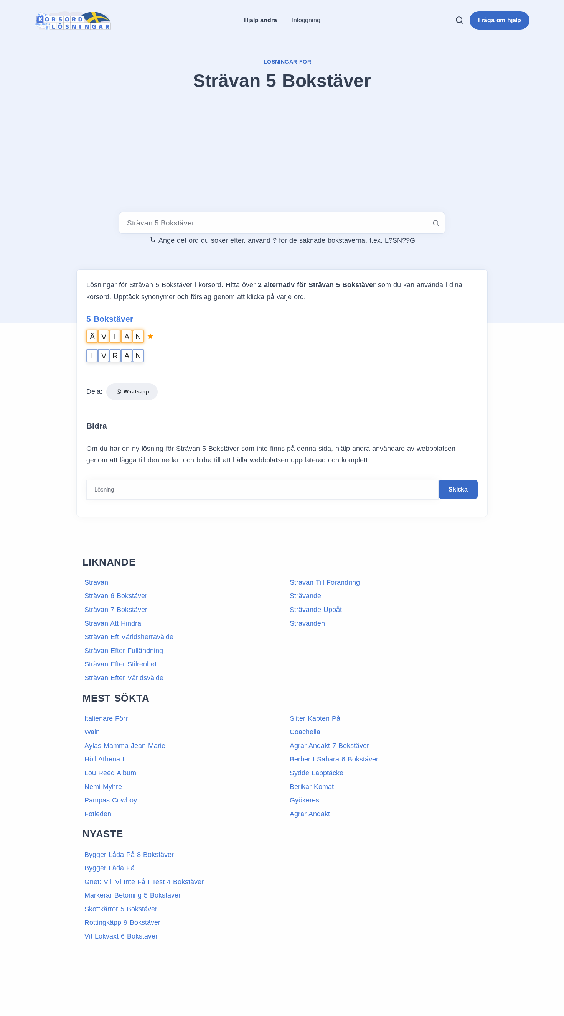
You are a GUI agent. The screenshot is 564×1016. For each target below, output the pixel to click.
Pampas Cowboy (110, 800)
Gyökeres (304, 800)
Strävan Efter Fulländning (123, 650)
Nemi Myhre (103, 787)
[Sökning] (459, 20)
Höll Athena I (104, 759)
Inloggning (306, 20)
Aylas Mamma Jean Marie (124, 746)
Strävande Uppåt (316, 609)
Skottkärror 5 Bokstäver (120, 909)
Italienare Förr (106, 718)
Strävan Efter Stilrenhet (120, 664)
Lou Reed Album (110, 773)
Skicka (458, 489)
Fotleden (97, 814)
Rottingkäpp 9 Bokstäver (122, 922)
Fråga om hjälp (499, 20)
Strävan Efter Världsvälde (123, 678)
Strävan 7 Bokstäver (115, 609)
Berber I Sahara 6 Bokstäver (334, 759)
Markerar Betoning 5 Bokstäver (132, 895)
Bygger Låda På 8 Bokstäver (129, 854)
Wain (92, 732)
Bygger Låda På (109, 868)
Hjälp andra (260, 20)
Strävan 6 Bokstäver (115, 596)
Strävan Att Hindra (112, 623)
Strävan (96, 582)
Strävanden (307, 623)
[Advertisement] (282, 153)
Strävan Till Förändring (325, 582)
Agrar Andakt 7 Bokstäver (329, 746)
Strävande (305, 596)
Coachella (305, 732)
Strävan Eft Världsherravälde (128, 637)
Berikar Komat (312, 787)
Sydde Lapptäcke (316, 773)
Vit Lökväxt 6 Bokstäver (121, 936)
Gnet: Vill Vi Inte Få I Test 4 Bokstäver (144, 882)
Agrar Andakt (310, 814)
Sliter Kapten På (315, 718)
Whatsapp (135, 391)
